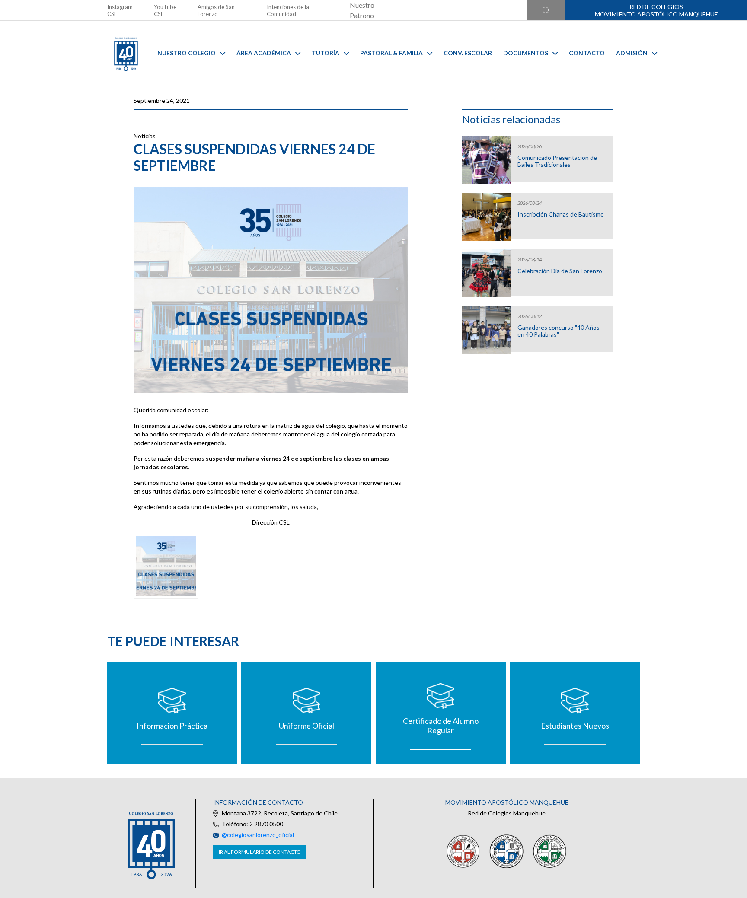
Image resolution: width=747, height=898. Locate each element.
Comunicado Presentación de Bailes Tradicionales (557, 161)
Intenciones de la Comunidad (288, 10)
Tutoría (325, 53)
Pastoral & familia (391, 53)
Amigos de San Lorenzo (216, 10)
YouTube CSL (165, 10)
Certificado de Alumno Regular (441, 725)
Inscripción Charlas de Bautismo (560, 214)
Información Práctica (172, 725)
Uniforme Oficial (306, 725)
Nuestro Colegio (186, 53)
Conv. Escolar (468, 53)
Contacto (587, 53)
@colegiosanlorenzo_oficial (258, 834)
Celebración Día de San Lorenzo (559, 270)
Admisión (632, 53)
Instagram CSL (120, 10)
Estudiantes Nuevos (575, 725)
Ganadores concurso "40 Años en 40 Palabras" (558, 331)
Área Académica (263, 53)
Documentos (525, 53)
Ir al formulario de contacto (260, 852)
